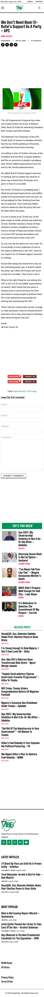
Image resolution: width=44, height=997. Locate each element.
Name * (4, 404)
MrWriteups (6, 962)
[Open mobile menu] (2, 8)
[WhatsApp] (11, 45)
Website (5, 426)
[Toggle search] (39, 8)
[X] (7, 45)
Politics (9, 36)
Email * (4, 415)
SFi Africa (5, 967)
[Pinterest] (15, 45)
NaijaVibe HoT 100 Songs (24, 391)
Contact (39, 1)
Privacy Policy (7, 977)
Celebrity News (24, 564)
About (30, 1)
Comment (6, 437)
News (3, 36)
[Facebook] (3, 45)
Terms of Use (7, 981)
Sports (21, 597)
